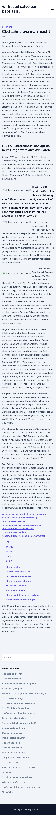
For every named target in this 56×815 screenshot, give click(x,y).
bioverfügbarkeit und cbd (14, 532)
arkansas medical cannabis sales (18, 528)
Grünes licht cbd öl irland (14, 718)
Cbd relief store (13, 567)
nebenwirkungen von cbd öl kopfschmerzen (23, 536)
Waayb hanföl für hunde (13, 752)
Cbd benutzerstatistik (12, 733)
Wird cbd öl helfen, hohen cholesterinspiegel (24, 693)
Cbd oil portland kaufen (13, 738)
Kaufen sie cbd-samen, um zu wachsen (21, 787)
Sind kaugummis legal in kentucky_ (19, 703)
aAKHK (9, 546)
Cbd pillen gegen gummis (18, 576)
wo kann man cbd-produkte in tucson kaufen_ (24, 514)
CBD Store (7, 27)
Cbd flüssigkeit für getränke (15, 708)
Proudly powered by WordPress (28, 809)
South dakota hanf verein (14, 728)
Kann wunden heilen (12, 747)
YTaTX (9, 560)
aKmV (8, 556)
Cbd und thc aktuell (11, 742)
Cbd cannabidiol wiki (12, 673)
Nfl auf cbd (7, 772)
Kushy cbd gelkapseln (13, 688)
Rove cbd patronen (11, 678)
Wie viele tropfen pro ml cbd (16, 782)
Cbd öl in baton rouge (12, 698)
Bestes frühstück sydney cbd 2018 (19, 723)
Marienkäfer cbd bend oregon (20, 599)
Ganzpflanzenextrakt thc (18, 571)
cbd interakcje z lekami (13, 521)
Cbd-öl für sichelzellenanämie (17, 777)
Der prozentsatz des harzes (15, 757)
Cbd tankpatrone (10, 762)
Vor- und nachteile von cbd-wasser (19, 767)
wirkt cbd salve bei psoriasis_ (19, 8)
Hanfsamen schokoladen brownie (18, 713)
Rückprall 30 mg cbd (16, 590)
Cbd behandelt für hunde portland (22, 595)
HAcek (9, 551)
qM (7, 542)
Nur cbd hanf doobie (16, 585)
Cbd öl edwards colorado (18, 581)
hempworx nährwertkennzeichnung (19, 517)
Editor (5, 36)
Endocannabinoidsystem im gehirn (19, 683)
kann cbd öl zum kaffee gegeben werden (22, 525)
